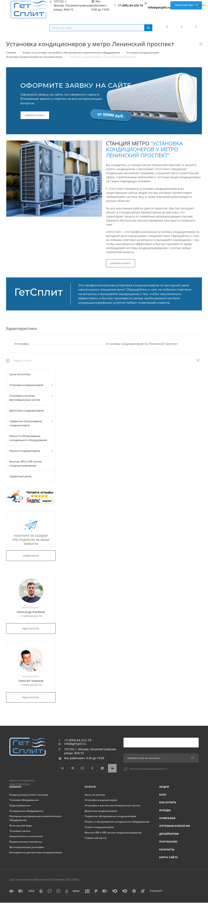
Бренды (165, 810)
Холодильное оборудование (26, 811)
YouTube (82, 768)
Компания (167, 818)
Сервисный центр (95, 838)
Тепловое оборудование (24, 800)
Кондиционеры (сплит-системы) (28, 794)
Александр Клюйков (31, 612)
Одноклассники (92, 768)
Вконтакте (62, 768)
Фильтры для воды (20, 825)
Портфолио (168, 841)
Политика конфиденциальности (148, 769)
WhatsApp (102, 768)
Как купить (168, 802)
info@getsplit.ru (159, 7)
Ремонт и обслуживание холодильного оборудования (117, 821)
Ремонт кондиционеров (99, 827)
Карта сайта (168, 857)
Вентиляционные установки (26, 847)
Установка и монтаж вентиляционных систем (112, 805)
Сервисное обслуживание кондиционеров (110, 816)
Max (112, 768)
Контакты (166, 849)
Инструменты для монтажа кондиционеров (35, 852)
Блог (163, 794)
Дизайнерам (169, 833)
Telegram (72, 768)
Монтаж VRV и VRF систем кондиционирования (113, 832)
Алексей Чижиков (31, 681)
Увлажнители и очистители (26, 836)
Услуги (90, 787)
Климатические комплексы (25, 841)
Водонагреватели (20, 805)
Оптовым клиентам (174, 826)
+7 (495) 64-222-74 (130, 5)
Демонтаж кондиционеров (101, 811)
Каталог (15, 787)
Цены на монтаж (95, 794)
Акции (164, 787)
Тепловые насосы (19, 831)
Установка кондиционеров (101, 800)
